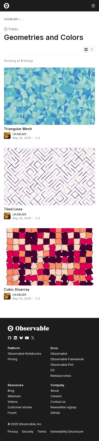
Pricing (12, 359)
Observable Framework (67, 359)
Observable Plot (62, 364)
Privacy (13, 431)
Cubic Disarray (16, 289)
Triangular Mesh (18, 129)
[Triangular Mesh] (49, 96)
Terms (41, 431)
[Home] (28, 330)
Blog (11, 390)
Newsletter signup (63, 407)
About (54, 390)
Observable (58, 353)
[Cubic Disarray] (49, 257)
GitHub (55, 413)
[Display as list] (92, 49)
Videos (13, 401)
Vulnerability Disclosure (66, 431)
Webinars (14, 396)
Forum (12, 413)
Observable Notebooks (24, 353)
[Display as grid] (86, 49)
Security (27, 431)
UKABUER (11, 19)
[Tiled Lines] (49, 176)
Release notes (60, 376)
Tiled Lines (13, 209)
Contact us (58, 401)
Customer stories (20, 407)
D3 (52, 370)
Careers (56, 396)
